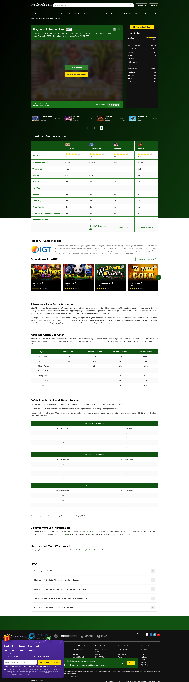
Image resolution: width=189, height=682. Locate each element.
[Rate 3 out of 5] (114, 105)
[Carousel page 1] (92, 128)
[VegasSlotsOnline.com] (41, 5)
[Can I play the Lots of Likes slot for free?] (153, 571)
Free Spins (76, 654)
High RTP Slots (100, 657)
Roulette (143, 660)
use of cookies (100, 665)
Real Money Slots (78, 649)
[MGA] (102, 636)
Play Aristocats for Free (145, 227)
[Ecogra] (86, 636)
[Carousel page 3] (96, 128)
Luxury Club (95, 531)
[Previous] (87, 128)
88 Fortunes (122, 654)
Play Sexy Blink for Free (121, 227)
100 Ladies (36, 283)
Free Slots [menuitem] (33, 14)
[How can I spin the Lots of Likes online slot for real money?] (153, 580)
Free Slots (46, 18)
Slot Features (99, 652)
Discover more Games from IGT (147, 259)
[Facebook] (150, 634)
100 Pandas (69, 283)
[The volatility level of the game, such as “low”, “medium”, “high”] (135, 49)
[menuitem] (63, 14)
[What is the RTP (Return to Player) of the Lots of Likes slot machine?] (153, 598)
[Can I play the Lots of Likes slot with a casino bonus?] (153, 607)
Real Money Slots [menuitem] (47, 14)
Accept (131, 663)
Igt (51, 18)
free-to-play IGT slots (87, 550)
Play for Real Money (78, 74)
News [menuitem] (157, 14)
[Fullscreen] (119, 29)
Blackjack (144, 657)
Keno (142, 652)
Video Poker (145, 665)
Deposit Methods (78, 657)
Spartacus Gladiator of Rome (127, 652)
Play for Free (77, 67)
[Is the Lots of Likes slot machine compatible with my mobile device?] (153, 589)
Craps (142, 654)
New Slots (98, 654)
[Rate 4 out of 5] (116, 105)
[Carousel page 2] (94, 128)
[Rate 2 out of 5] (112, 105)
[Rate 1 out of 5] (109, 105)
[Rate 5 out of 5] (118, 105)
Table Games (145, 649)
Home (40, 18)
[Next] (101, 128)
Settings (121, 663)
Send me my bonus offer (49, 662)
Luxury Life (65, 534)
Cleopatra (121, 657)
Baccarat (143, 662)
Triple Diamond (123, 649)
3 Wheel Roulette (104, 283)
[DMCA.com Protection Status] (69, 636)
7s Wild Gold (135, 283)
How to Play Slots (101, 649)
